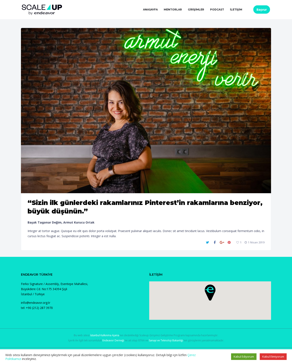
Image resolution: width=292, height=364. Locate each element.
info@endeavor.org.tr (35, 303)
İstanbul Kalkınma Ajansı (104, 335)
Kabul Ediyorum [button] (244, 356)
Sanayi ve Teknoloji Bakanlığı (166, 340)
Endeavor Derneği (113, 340)
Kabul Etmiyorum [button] (273, 356)
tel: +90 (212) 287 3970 (37, 308)
